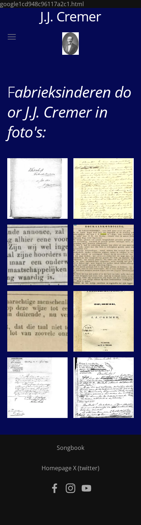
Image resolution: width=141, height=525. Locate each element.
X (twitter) (86, 468)
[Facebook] (54, 488)
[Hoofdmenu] (12, 37)
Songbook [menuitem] (70, 448)
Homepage (57, 468)
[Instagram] (70, 488)
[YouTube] (86, 488)
